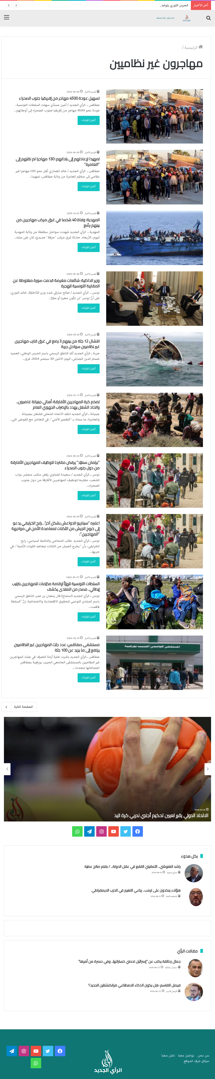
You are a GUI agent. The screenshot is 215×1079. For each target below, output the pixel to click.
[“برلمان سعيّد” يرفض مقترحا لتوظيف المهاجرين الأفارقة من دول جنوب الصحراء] (154, 480)
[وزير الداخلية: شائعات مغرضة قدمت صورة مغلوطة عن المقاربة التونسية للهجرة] (154, 298)
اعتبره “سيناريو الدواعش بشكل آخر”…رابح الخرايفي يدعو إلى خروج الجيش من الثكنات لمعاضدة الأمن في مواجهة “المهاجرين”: (56, 528)
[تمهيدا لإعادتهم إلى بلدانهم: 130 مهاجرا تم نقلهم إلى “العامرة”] (154, 177)
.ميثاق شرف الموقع (197, 1061)
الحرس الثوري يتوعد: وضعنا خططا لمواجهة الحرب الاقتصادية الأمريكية (140, 5)
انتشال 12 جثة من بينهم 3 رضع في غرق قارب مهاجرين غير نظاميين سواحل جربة (57, 343)
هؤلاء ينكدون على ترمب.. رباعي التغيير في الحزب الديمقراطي (136, 890)
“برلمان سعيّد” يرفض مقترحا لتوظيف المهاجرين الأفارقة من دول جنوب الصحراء (55, 465)
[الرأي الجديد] (173, 18)
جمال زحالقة (171, 967)
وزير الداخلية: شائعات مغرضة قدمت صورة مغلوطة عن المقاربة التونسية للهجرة (56, 283)
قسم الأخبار (90, 92)
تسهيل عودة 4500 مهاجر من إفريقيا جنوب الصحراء (59, 98)
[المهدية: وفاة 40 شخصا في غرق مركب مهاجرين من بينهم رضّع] (154, 238)
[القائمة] (6, 20)
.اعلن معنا (168, 1055)
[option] (107, 769)
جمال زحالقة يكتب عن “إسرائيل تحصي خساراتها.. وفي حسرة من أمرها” (129, 961)
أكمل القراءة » (89, 120)
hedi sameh (171, 896)
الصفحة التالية (23, 706)
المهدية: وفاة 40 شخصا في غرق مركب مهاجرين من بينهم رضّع (58, 222)
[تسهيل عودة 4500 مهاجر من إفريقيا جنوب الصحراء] (154, 116)
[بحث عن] (208, 20)
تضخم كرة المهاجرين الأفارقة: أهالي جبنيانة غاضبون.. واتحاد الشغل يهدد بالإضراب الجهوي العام (58, 404)
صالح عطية (172, 872)
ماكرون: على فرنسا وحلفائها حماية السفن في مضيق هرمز (154, 815)
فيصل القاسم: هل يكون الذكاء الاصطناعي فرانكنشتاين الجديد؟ (134, 985)
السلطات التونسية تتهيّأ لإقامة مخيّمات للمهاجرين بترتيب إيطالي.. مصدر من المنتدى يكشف (56, 586)
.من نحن (203, 1055)
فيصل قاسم (171, 991)
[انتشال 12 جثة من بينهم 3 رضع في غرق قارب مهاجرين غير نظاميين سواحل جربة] (154, 359)
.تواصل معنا (186, 1055)
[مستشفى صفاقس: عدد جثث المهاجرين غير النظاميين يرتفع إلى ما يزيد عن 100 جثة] (154, 663)
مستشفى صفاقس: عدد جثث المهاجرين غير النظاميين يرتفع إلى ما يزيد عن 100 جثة (57, 647)
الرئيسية (191, 47)
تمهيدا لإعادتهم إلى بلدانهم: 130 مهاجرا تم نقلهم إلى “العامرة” (58, 161)
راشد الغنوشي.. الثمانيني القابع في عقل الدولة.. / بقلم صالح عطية (132, 866)
